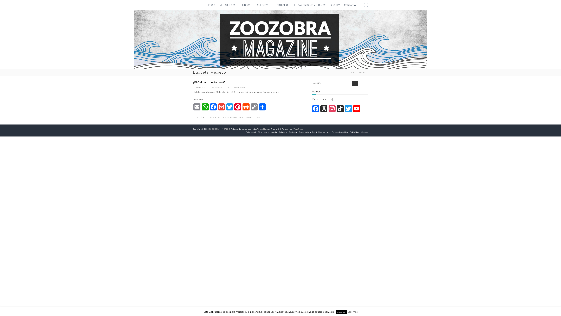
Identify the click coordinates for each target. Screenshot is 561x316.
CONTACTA (350, 5)
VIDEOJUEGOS (228, 5)
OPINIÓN (200, 117)
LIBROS (246, 5)
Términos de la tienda (267, 132)
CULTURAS (262, 5)
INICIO (211, 5)
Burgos (212, 117)
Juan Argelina (216, 87)
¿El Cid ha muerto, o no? (209, 82)
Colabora (283, 132)
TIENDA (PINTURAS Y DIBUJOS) (309, 5)
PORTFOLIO (281, 5)
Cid (218, 117)
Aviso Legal (251, 132)
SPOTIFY (335, 5)
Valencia (256, 117)
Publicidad (354, 132)
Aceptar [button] (341, 312)
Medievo (240, 117)
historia (232, 117)
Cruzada (224, 117)
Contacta (293, 132)
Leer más (352, 311)
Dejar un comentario (235, 87)
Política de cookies (340, 132)
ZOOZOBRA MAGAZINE (219, 129)
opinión (248, 117)
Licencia (364, 132)
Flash (265, 129)
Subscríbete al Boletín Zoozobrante (314, 132)
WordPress (298, 129)
